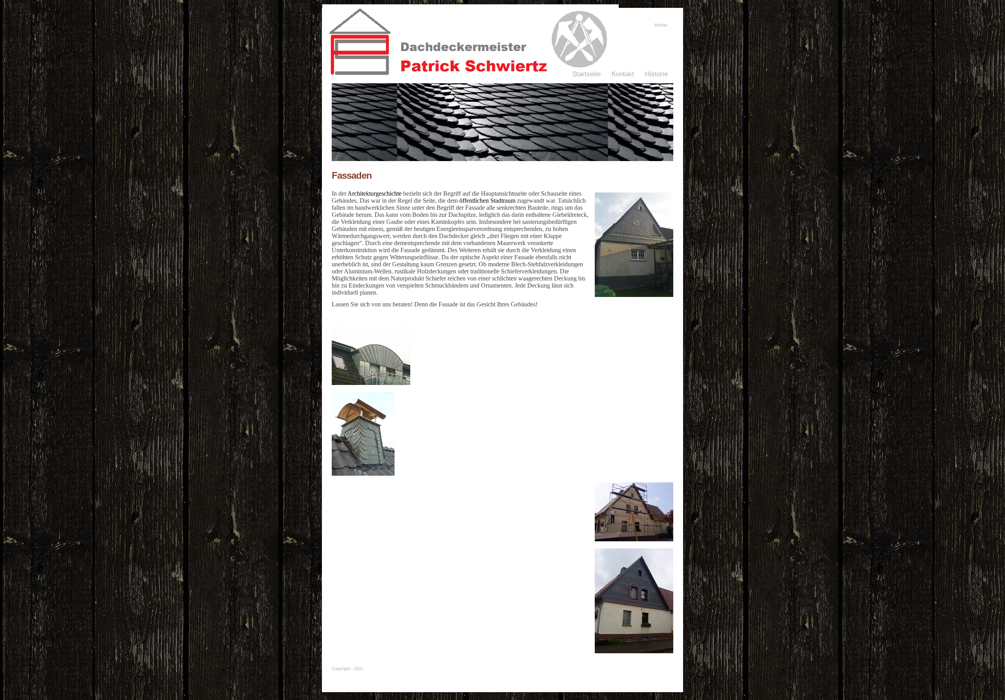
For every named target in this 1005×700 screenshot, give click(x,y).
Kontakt (623, 74)
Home (660, 25)
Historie (656, 74)
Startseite (586, 74)
